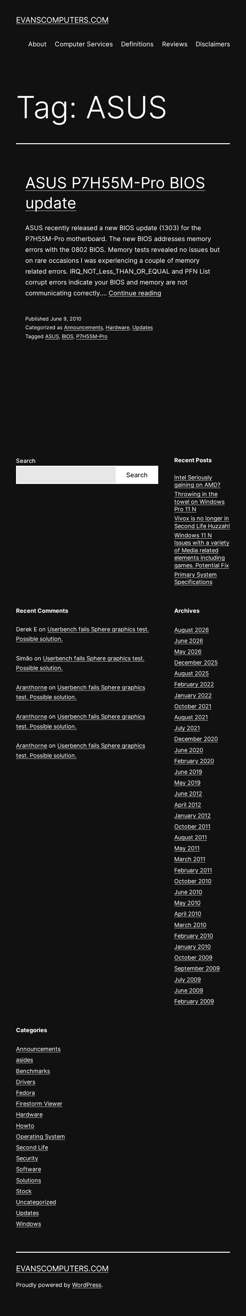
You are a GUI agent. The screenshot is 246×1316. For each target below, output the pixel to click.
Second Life (32, 1147)
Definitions (137, 44)
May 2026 (187, 651)
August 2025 (191, 673)
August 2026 (191, 630)
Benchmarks (33, 1071)
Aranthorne (31, 687)
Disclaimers (213, 44)
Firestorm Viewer (39, 1103)
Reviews (174, 44)
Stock (24, 1191)
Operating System (40, 1136)
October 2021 (192, 706)
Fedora (25, 1092)
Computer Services (84, 44)
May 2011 (187, 848)
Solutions (28, 1180)
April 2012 (187, 804)
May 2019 (187, 782)
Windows (28, 1223)
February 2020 (194, 761)
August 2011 (190, 837)
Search (26, 460)
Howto (25, 1125)
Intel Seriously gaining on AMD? (197, 481)
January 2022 (193, 695)
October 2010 (192, 881)
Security (27, 1158)
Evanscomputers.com (62, 20)
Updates (142, 327)
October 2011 (192, 826)
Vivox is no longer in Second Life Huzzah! (202, 522)
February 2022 (194, 684)
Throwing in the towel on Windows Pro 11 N (199, 501)
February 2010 (193, 935)
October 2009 (193, 957)
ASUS (52, 336)
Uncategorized (36, 1202)
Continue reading (135, 293)
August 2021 (191, 717)
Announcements (83, 327)
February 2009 (194, 1001)
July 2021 (187, 728)
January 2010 (192, 946)
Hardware (117, 327)
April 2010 (187, 913)
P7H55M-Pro (92, 336)
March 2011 (189, 859)
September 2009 (197, 968)
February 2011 (193, 870)
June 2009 (188, 990)
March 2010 (190, 925)
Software (28, 1169)
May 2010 (187, 902)
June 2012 (188, 793)
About (37, 44)
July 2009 (187, 979)
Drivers (25, 1081)
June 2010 (188, 892)
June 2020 (188, 750)
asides (24, 1059)
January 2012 (192, 815)
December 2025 (196, 662)
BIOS (67, 336)
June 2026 (188, 640)
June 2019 (188, 771)
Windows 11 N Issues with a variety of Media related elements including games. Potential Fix (201, 550)
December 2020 (196, 739)
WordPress (86, 1284)
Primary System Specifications (195, 578)
